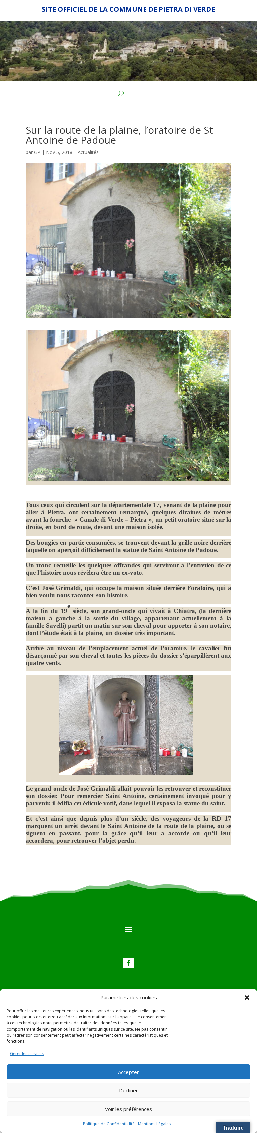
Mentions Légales (154, 1124)
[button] (247, 997)
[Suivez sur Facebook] (128, 963)
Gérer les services (27, 1053)
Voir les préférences (128, 1109)
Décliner (128, 1090)
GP (37, 152)
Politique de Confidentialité (109, 1124)
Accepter (128, 1072)
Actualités (88, 152)
